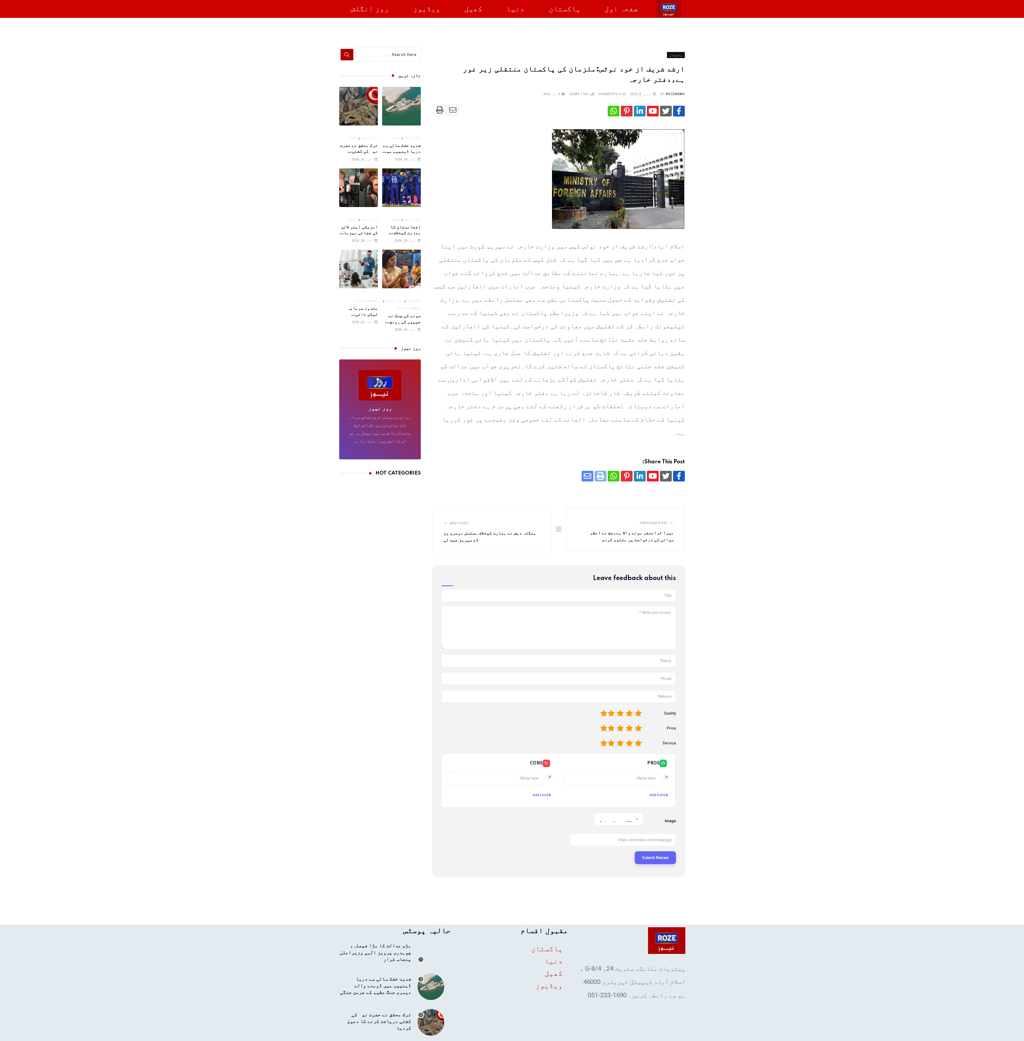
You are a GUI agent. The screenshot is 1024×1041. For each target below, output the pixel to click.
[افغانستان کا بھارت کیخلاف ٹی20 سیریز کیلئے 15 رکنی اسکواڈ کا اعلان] (401, 187)
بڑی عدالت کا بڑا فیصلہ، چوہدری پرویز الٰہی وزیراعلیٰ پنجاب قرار (375, 952)
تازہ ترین (413, 137)
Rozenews (675, 94)
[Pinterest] (627, 111)
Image (670, 821)
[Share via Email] (453, 110)
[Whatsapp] (613, 111)
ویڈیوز (426, 8)
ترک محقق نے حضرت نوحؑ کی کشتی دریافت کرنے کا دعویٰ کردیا (379, 1021)
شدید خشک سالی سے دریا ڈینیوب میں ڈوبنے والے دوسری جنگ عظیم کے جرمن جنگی (375, 986)
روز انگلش (370, 8)
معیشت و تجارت (409, 308)
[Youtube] (653, 111)
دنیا (515, 8)
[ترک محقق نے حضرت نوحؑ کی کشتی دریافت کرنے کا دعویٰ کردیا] (358, 106)
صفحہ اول (621, 8)
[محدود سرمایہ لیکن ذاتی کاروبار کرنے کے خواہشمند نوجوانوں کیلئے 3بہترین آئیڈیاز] (358, 269)
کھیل (473, 8)
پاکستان (565, 8)
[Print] (440, 110)
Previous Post (654, 523)
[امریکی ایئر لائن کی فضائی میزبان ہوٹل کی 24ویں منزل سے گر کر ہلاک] (358, 187)
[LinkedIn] (640, 111)
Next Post (459, 523)
